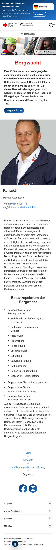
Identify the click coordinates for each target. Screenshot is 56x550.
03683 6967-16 (19, 203)
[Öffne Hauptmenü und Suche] (52, 25)
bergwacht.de (14, 110)
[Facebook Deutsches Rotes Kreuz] (23, 488)
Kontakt (7, 538)
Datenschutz (29, 538)
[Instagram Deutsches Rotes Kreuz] (33, 488)
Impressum (17, 538)
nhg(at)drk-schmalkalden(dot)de (19, 207)
